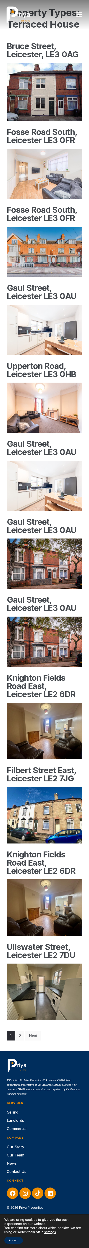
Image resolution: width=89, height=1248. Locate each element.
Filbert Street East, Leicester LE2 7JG (41, 774)
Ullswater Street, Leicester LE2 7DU (41, 951)
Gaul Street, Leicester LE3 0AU (41, 292)
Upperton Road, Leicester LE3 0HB (41, 370)
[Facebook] (12, 1193)
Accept (13, 1240)
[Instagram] (25, 1193)
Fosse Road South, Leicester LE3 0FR (42, 136)
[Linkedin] (50, 1193)
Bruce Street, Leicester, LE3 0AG (43, 50)
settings (50, 1232)
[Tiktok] (37, 1193)
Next (33, 1035)
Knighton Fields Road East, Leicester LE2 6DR (41, 686)
